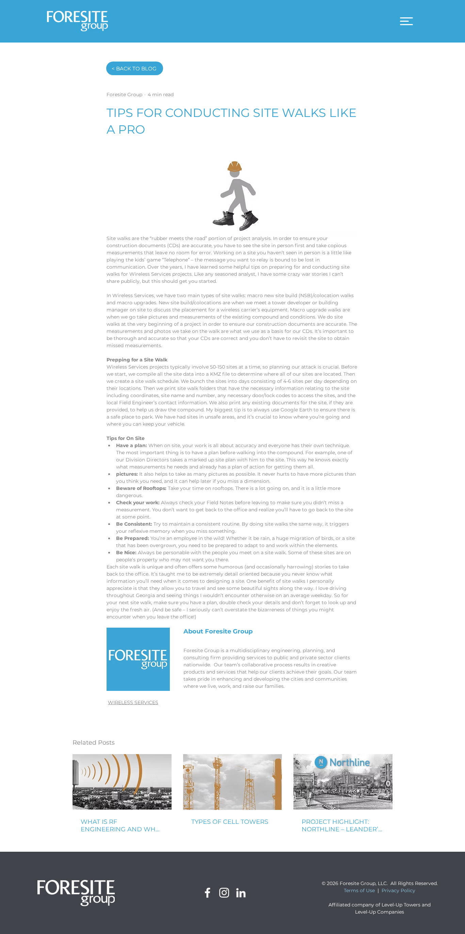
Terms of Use (359, 890)
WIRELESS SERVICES (133, 702)
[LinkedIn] (240, 892)
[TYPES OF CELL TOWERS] (232, 782)
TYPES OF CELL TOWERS (229, 822)
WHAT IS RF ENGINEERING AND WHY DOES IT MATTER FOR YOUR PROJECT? (120, 825)
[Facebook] (207, 892)
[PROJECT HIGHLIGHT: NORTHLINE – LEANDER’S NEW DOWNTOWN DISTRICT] (342, 782)
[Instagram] (224, 892)
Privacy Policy (398, 890)
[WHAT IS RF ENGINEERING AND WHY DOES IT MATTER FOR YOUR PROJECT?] (122, 782)
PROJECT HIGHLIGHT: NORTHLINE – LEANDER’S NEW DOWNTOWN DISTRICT (342, 825)
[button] (406, 21)
